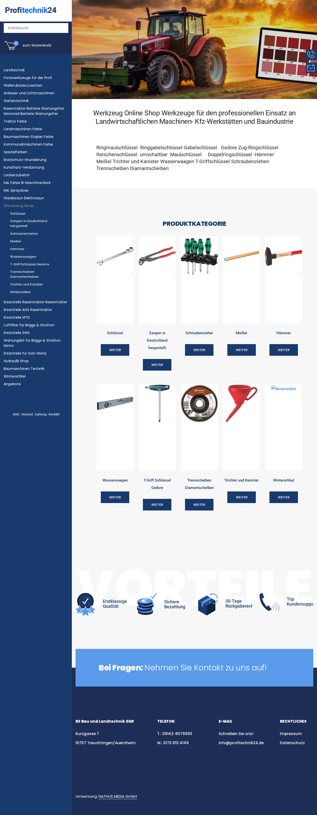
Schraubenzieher (24, 233)
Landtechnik (14, 70)
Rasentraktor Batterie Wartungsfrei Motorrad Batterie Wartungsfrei (34, 111)
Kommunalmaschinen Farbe (28, 144)
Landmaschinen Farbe (23, 129)
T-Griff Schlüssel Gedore (29, 264)
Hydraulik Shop (16, 360)
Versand (27, 414)
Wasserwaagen (23, 256)
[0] (10, 49)
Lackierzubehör (17, 175)
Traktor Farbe (15, 121)
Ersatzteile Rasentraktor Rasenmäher (35, 302)
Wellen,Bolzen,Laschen (23, 85)
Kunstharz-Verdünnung (24, 167)
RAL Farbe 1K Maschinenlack (27, 182)
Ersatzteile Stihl (16, 332)
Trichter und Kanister (26, 284)
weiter (115, 350)
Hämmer (17, 249)
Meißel (15, 241)
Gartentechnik (16, 100)
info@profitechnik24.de (241, 742)
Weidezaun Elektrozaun (24, 198)
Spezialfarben (15, 152)
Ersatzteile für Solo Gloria (25, 353)
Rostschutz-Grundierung (25, 159)
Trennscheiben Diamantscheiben (24, 274)
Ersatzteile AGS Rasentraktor (28, 309)
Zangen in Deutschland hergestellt (28, 223)
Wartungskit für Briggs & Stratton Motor (32, 343)
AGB (16, 414)
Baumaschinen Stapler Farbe (28, 136)
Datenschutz (293, 742)
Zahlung (40, 414)
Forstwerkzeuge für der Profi (28, 77)
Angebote (12, 384)
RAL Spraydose (16, 190)
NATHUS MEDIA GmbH (118, 796)
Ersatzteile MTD (17, 317)
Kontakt (54, 414)
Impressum (291, 733)
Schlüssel (17, 213)
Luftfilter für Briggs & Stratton (29, 325)
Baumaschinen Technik (24, 368)
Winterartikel (20, 292)
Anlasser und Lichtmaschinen (29, 93)
